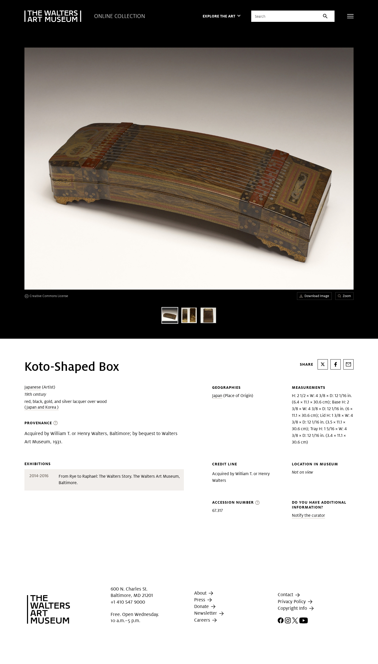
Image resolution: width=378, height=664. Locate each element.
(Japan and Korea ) (41, 407)
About (201, 593)
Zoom (347, 296)
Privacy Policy (292, 601)
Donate (202, 606)
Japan (217, 395)
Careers (202, 620)
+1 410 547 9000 (128, 602)
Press (200, 600)
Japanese (32, 387)
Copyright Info (293, 608)
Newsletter (206, 613)
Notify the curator (308, 515)
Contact (286, 595)
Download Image (316, 296)
